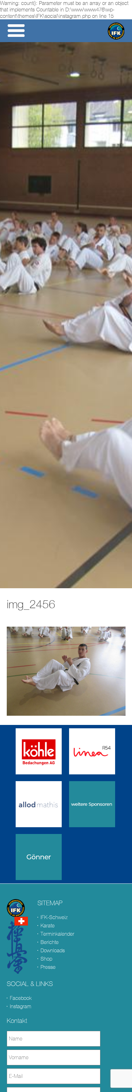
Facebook (21, 998)
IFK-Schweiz (54, 917)
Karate (48, 925)
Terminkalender (57, 934)
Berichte (50, 942)
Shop (46, 959)
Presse (48, 967)
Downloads (53, 950)
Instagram (20, 1006)
